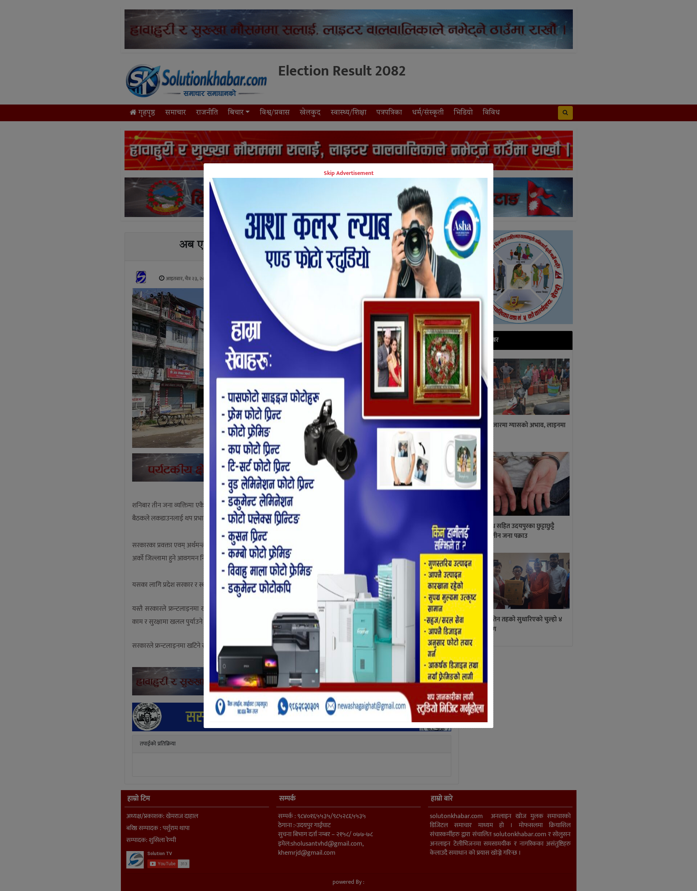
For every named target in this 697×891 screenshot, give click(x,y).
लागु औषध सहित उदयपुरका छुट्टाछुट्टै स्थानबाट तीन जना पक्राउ (511, 531)
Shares (292, 492)
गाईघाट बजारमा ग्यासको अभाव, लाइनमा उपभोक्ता (517, 430)
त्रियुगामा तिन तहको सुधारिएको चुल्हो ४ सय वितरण (515, 624)
